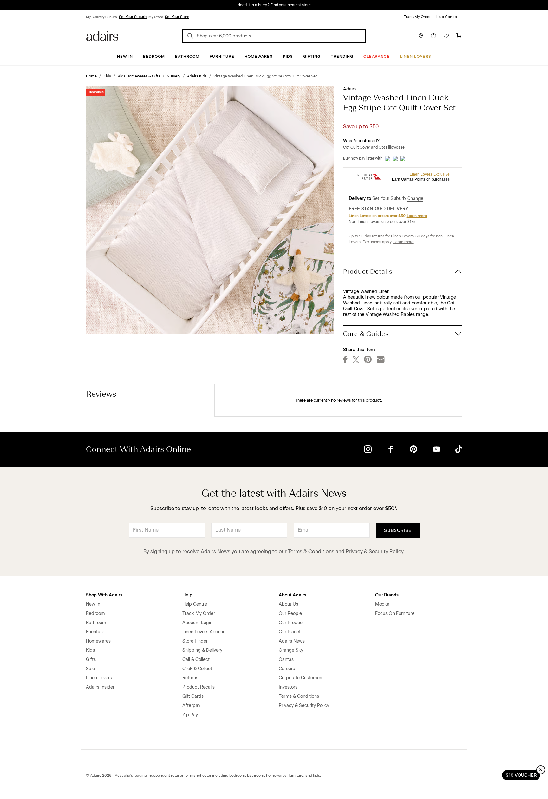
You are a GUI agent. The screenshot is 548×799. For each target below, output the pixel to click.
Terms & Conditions (311, 552)
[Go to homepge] (102, 35)
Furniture (222, 56)
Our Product (291, 622)
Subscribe (398, 530)
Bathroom (187, 56)
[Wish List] (446, 35)
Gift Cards (193, 696)
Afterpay (191, 705)
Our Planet (290, 632)
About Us (288, 604)
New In (125, 56)
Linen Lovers (415, 56)
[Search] (191, 36)
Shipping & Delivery (202, 650)
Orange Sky (291, 650)
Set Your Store (177, 17)
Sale (90, 668)
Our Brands (387, 595)
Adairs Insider (100, 687)
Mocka (382, 604)
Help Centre (446, 17)
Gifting (312, 56)
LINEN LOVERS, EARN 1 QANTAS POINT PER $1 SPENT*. (279, 5)
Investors (288, 687)
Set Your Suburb (133, 17)
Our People (290, 613)
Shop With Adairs (104, 595)
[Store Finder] (421, 35)
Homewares (259, 56)
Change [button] (415, 198)
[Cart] (459, 35)
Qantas (286, 659)
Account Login (197, 622)
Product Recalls (198, 687)
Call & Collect (196, 659)
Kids (288, 56)
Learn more (417, 216)
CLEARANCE (376, 56)
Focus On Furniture (394, 613)
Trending (342, 56)
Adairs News (292, 641)
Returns (190, 678)
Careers (287, 668)
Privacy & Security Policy (374, 552)
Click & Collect (197, 668)
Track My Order (417, 17)
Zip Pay (190, 714)
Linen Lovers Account (204, 632)
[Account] (433, 35)
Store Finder (195, 641)
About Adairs (292, 595)
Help (187, 595)
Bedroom (154, 56)
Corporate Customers (301, 678)
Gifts (91, 659)
